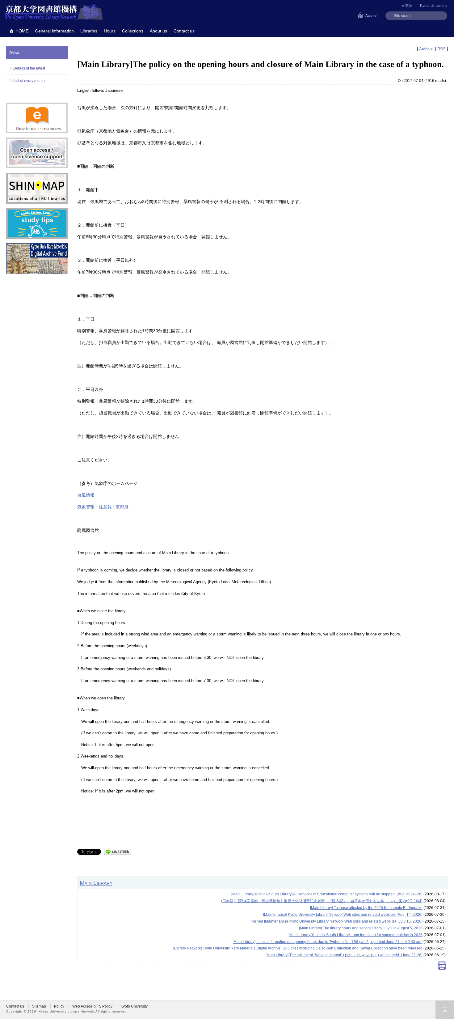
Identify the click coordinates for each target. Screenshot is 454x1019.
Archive (426, 49)
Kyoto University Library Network (54, 12)
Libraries (88, 30)
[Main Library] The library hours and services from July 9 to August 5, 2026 (360, 928)
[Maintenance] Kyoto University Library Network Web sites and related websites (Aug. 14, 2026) (342, 914)
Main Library (96, 882)
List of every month (29, 81)
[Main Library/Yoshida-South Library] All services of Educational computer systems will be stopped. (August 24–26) (326, 894)
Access (371, 16)
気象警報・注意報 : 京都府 (102, 506)
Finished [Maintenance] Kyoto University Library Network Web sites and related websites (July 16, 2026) (335, 921)
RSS (441, 49)
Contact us (184, 30)
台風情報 (86, 495)
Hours (110, 30)
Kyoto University (433, 5)
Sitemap (39, 1006)
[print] (442, 967)
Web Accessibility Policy (92, 1006)
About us (158, 30)
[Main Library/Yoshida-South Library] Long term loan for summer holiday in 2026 (355, 935)
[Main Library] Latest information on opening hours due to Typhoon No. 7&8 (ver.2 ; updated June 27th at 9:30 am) (327, 942)
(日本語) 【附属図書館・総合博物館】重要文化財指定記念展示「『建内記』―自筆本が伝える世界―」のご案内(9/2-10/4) (321, 901)
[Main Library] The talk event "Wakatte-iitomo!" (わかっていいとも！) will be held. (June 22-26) (344, 955)
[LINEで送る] (117, 851)
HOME (21, 30)
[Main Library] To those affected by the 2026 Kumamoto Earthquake (366, 908)
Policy (59, 1006)
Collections (132, 30)
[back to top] (444, 1009)
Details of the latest (29, 68)
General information (54, 30)
